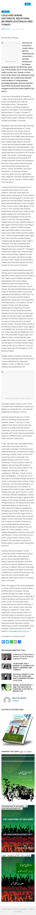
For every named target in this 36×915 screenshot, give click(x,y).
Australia (5, 11)
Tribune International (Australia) (16, 909)
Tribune (7, 29)
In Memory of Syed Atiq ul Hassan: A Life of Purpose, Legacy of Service (23, 656)
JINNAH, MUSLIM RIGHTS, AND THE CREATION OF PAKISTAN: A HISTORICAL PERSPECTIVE (23, 688)
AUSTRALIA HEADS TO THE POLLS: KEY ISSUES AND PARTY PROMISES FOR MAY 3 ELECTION (23, 677)
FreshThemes (18, 912)
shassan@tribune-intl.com (18, 631)
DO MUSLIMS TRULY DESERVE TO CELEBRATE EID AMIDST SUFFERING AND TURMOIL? (23, 666)
